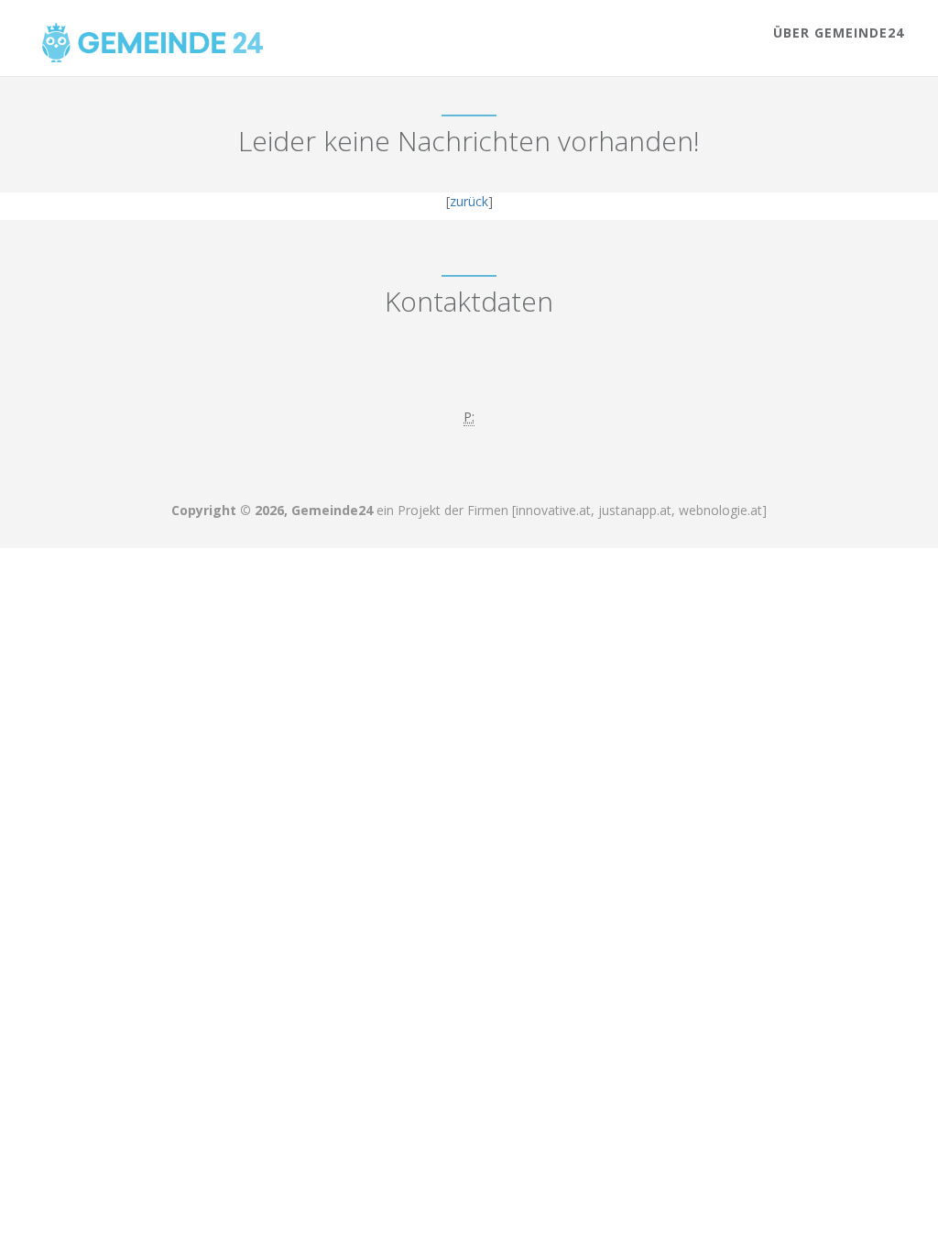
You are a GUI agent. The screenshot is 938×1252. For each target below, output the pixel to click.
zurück (469, 201)
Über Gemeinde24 (838, 32)
